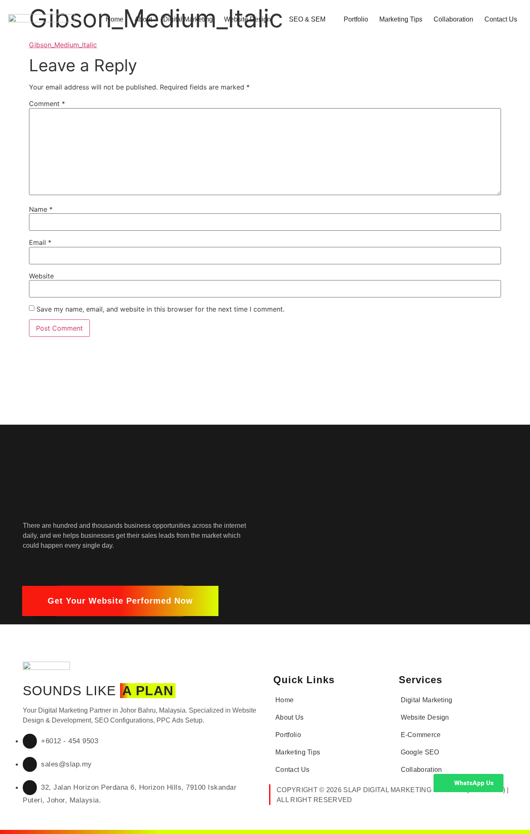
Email (40, 242)
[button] (120, 601)
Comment (47, 103)
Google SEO (420, 752)
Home (114, 19)
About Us (289, 717)
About (143, 19)
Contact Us (500, 19)
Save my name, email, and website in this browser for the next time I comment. (160, 309)
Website (41, 276)
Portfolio (356, 19)
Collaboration (453, 19)
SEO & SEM (307, 19)
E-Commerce (421, 734)
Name (41, 209)
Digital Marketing (188, 19)
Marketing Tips (400, 19)
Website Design (247, 19)
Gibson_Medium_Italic (63, 45)
